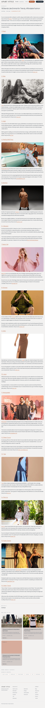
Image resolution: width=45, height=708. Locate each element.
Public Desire (18, 569)
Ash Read (3, 11)
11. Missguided (5, 392)
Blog (36, 688)
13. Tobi (3, 454)
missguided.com (13, 433)
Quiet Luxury (5, 674)
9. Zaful (3, 331)
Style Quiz (32, 1)
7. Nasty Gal (4, 244)
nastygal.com (14, 283)
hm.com (11, 135)
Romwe (13, 316)
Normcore (26, 694)
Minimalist (13, 674)
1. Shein (3, 31)
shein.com (35, 72)
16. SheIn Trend (6, 586)
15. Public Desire (6, 541)
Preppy (25, 690)
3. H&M (3, 121)
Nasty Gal (3, 273)
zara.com (18, 117)
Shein (23, 60)
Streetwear (20, 674)
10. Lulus (3, 374)
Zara (2, 105)
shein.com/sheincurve (23, 450)
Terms (36, 698)
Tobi (2, 483)
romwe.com (21, 326)
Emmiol (10, 18)
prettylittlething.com (20, 178)
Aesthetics (21, 1)
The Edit (16, 1)
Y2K (32, 674)
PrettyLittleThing (5, 168)
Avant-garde (26, 692)
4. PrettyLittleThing (7, 139)
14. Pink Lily (4, 497)
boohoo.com (19, 222)
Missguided (3, 421)
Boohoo (17, 212)
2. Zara (3, 76)
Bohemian (26, 688)
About (26, 1)
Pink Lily (3, 526)
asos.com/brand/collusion (32, 240)
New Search (40, 1)
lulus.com (14, 388)
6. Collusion (4, 226)
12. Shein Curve (6, 437)
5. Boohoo (4, 183)
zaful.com (17, 370)
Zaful (23, 360)
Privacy (36, 696)
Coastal (27, 674)
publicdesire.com (10, 581)
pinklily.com (12, 536)
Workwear (38, 674)
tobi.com (9, 493)
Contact (36, 694)
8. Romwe (4, 288)
